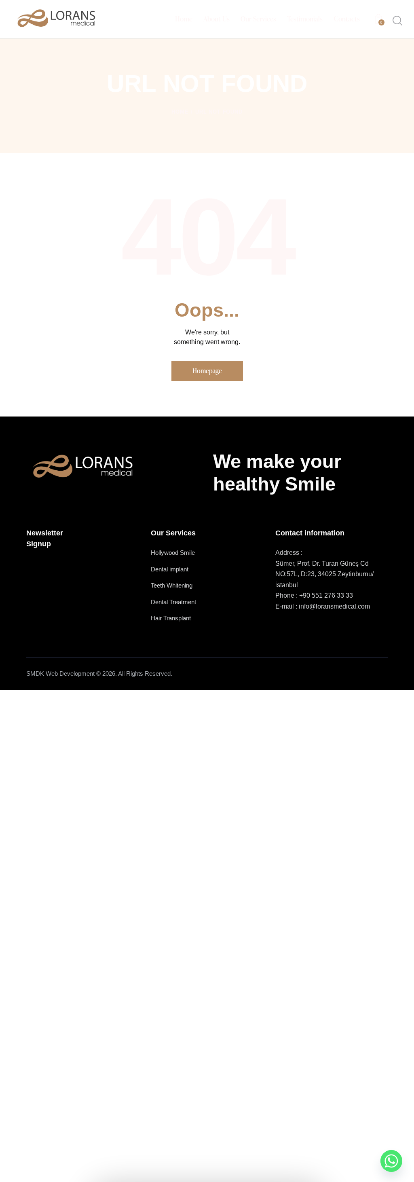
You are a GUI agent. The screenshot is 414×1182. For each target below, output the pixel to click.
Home (179, 112)
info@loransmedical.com (334, 606)
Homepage (207, 370)
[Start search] (397, 20)
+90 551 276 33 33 (326, 595)
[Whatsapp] (391, 1161)
